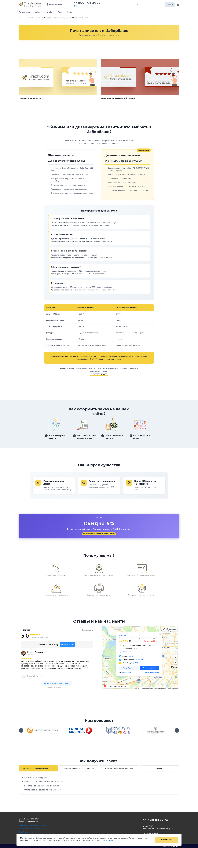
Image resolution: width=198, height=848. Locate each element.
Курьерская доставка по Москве (79, 768)
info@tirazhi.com (150, 833)
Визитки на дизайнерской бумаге (118, 98)
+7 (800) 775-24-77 (88, 2)
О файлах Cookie (26, 832)
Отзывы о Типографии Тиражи (57, 687)
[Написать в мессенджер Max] (75, 6)
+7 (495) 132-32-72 (155, 819)
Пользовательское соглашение (32, 829)
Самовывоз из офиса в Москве (119, 768)
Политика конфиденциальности (33, 826)
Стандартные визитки (30, 98)
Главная (22, 18)
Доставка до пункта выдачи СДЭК (38, 768)
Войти (170, 4)
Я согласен (166, 840)
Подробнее (107, 840)
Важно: (159, 768)
